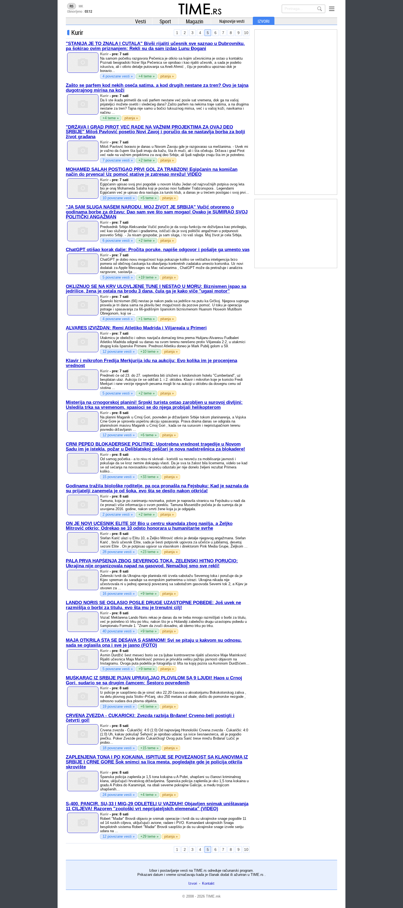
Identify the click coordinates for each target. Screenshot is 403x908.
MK (81, 6)
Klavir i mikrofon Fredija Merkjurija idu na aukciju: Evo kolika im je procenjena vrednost (151, 363)
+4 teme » (146, 76)
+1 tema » (146, 319)
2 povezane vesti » (118, 514)
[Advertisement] (296, 112)
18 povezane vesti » (119, 748)
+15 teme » (149, 748)
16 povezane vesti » (119, 594)
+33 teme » (149, 477)
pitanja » (167, 76)
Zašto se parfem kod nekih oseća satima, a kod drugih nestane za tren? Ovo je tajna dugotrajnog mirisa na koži (157, 88)
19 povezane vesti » (119, 706)
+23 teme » (149, 552)
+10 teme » (149, 351)
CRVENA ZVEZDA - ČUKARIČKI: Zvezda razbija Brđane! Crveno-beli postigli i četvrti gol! (150, 718)
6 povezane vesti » (118, 240)
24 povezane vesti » (119, 795)
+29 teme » (149, 836)
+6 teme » (148, 435)
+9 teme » (148, 594)
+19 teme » (147, 277)
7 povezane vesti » (118, 160)
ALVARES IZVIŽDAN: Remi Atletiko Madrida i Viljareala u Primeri (136, 328)
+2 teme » (146, 160)
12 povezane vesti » (119, 351)
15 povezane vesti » (119, 477)
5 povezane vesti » (118, 277)
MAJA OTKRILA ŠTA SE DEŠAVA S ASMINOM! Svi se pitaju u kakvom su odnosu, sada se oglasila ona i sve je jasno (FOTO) (154, 643)
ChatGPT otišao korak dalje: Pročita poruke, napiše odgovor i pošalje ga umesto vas (157, 249)
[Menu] (332, 9)
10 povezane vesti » (119, 198)
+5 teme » (148, 198)
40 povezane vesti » (119, 631)
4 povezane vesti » (118, 76)
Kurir (104, 54)
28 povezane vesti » (119, 552)
